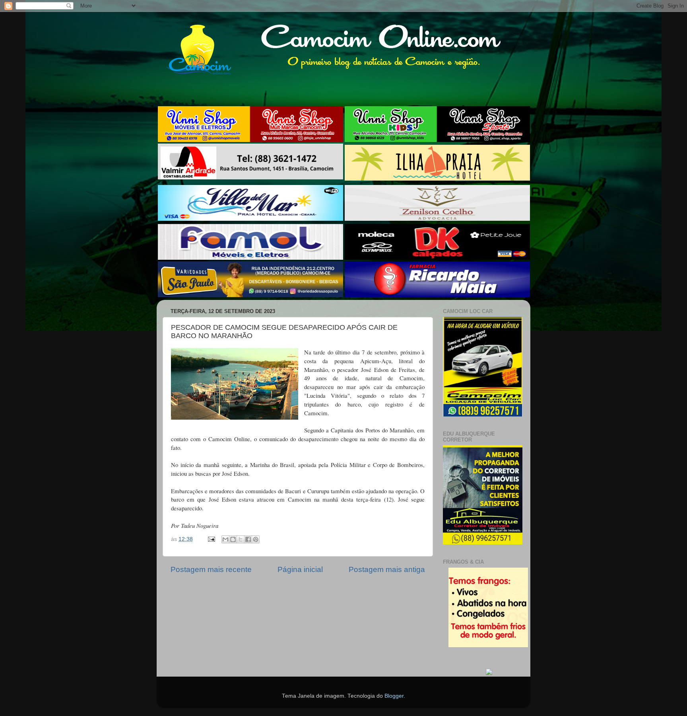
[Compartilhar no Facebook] (248, 539)
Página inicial (300, 569)
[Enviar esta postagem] (211, 539)
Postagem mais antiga (387, 569)
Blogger (394, 696)
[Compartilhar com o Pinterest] (256, 539)
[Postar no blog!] (233, 539)
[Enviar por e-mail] (225, 539)
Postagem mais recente (211, 569)
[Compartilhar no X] (241, 539)
